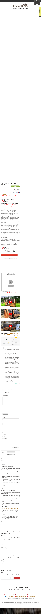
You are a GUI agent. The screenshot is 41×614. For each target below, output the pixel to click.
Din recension (5, 395)
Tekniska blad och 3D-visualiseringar (10, 195)
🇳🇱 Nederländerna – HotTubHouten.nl (34, 592)
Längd (3, 452)
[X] (5, 201)
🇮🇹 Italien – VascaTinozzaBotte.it (32, 594)
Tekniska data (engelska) (9, 254)
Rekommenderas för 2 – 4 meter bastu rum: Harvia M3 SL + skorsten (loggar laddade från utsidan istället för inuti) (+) (11, 476)
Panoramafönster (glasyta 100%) (8, 555)
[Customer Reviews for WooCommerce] (17, 335)
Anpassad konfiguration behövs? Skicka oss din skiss (11, 531)
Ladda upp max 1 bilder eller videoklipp (5, 408)
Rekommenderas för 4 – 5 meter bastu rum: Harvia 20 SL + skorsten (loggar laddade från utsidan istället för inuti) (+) (11, 484)
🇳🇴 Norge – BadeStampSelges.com (20, 596)
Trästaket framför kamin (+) (9, 546)
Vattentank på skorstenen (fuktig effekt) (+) (11, 537)
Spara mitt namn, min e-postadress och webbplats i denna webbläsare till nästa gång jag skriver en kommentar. (5, 436)
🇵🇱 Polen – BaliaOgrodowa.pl (31, 596)
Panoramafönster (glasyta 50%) (8, 553)
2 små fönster (5, 552)
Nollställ (11, 455)
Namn (4, 417)
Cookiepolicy (20, 606)
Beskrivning (4, 194)
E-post (4, 421)
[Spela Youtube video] (10, 301)
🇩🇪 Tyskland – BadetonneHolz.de (22, 592)
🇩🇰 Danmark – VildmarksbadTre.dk (20, 594)
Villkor (20, 604)
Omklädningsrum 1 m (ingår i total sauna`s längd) (11, 526)
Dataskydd (20, 605)
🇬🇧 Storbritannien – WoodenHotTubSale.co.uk (8, 592)
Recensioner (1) (4, 197)
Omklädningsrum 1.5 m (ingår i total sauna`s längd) (11, 527)
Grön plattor (5, 568)
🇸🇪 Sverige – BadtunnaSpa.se (9, 596)
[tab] (11, 194)
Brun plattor (5, 566)
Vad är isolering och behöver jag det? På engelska (9, 508)
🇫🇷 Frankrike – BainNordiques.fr (9, 594)
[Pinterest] (3, 201)
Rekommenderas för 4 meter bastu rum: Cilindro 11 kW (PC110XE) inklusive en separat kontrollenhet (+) (11, 500)
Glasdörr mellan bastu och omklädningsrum (10, 529)
